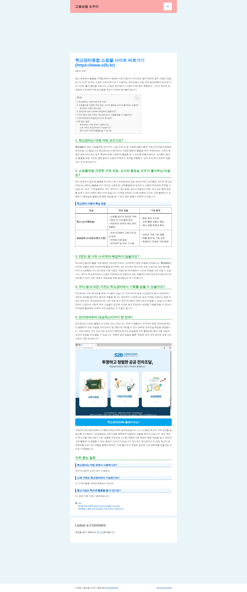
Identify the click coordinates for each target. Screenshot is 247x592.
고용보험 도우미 (87, 6)
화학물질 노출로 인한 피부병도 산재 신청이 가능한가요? (101, 509)
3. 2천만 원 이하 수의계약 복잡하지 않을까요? (96, 111)
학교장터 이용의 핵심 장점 (90, 108)
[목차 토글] (135, 98)
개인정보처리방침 (164, 588)
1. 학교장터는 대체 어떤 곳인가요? (91, 102)
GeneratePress (111, 588)
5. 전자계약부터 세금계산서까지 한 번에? (94, 118)
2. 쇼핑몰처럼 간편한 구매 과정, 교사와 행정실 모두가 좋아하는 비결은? (107, 105)
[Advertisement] (123, 33)
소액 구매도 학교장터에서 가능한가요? (95, 128)
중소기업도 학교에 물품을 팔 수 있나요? (96, 131)
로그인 (100, 532)
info (167, 6)
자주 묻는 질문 (83, 121)
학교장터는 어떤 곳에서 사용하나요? (94, 125)
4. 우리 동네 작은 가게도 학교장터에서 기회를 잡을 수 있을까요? (104, 115)
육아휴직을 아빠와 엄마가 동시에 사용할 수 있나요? (99, 506)
